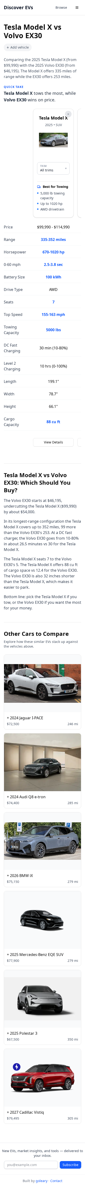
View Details (53, 442)
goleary (41, 1181)
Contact (56, 1181)
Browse (61, 7)
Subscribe (70, 1164)
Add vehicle (18, 47)
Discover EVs (18, 7)
